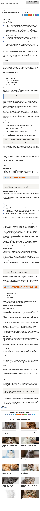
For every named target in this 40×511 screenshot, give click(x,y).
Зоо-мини (4, 2)
